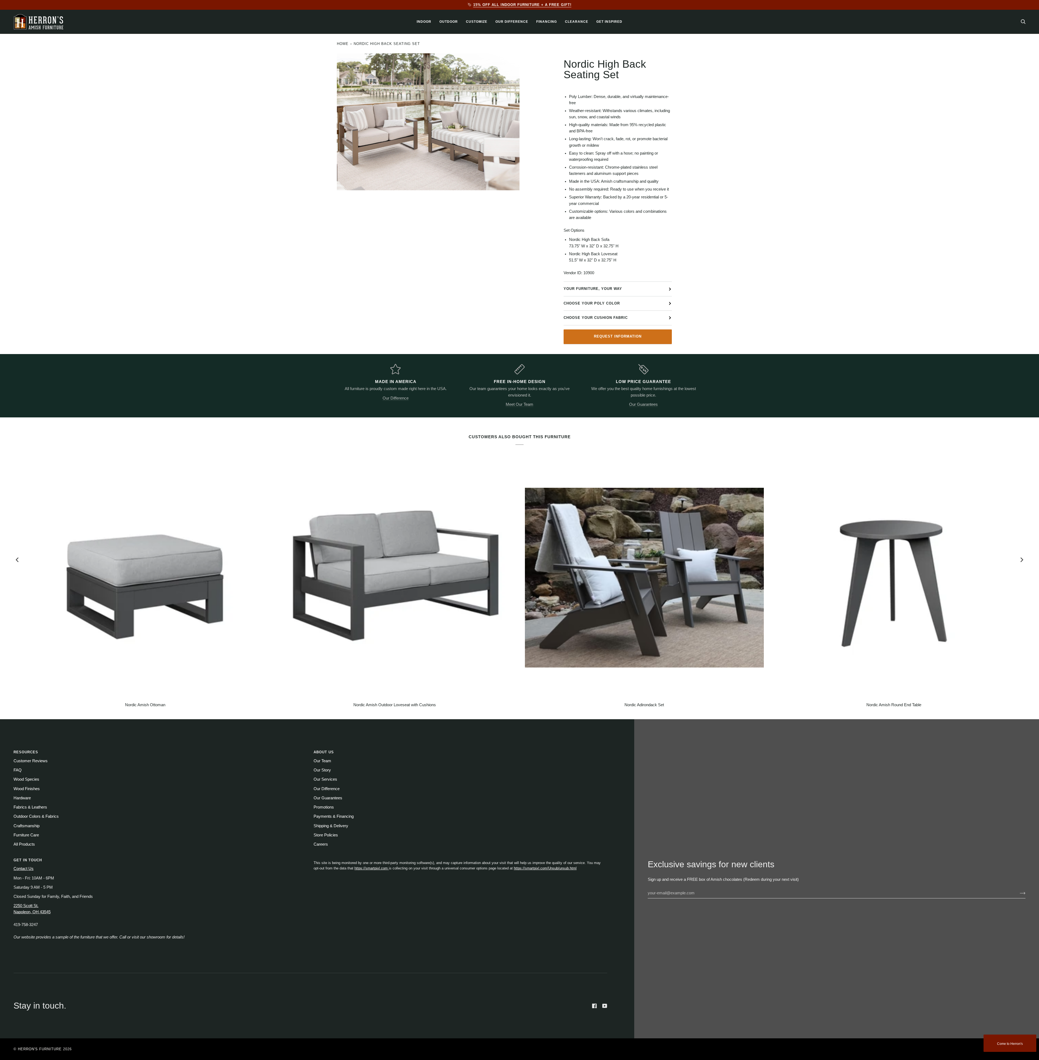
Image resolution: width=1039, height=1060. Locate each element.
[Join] (1018, 893)
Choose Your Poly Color (592, 303)
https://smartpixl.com (371, 868)
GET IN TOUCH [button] (28, 860)
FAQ (18, 770)
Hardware (22, 798)
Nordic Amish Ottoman (145, 705)
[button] (424, 22)
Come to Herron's (1010, 1044)
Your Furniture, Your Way (593, 289)
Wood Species (26, 779)
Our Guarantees (643, 404)
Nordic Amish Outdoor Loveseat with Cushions (394, 705)
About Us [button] (324, 752)
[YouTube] (604, 1005)
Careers (321, 844)
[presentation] (17, 560)
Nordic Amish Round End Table (893, 705)
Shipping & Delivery (331, 826)
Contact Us (24, 868)
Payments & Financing (334, 816)
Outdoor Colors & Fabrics (36, 816)
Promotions (324, 807)
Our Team (322, 761)
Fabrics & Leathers (30, 807)
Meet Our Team (519, 404)
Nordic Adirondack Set (644, 705)
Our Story (322, 770)
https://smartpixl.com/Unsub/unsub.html (545, 868)
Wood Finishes (27, 789)
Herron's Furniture (40, 1049)
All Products (24, 844)
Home (342, 44)
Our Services (325, 779)
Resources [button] (26, 752)
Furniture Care (26, 835)
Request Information (618, 336)
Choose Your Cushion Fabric (596, 318)
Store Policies (326, 835)
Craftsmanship (27, 826)
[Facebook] (594, 1005)
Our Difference (396, 398)
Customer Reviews (31, 761)
